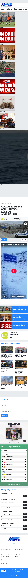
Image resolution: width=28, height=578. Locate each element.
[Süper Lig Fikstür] (26, 489)
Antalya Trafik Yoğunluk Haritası (5, 555)
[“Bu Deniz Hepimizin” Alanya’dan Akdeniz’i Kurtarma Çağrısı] (21, 380)
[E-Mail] (11, 337)
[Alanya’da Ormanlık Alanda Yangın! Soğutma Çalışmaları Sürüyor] (7, 380)
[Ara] (23, 5)
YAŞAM (9, 203)
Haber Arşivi (6, 563)
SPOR (25, 9)
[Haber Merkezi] (4, 335)
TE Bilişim (18, 575)
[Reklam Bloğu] (14, 432)
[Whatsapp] (14, 544)
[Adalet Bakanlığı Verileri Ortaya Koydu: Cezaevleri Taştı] (21, 349)
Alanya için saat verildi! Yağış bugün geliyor (6, 370)
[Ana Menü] (25, 5)
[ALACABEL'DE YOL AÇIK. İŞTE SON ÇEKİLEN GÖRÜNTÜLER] (14, 229)
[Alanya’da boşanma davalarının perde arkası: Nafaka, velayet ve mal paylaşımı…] (21, 364)
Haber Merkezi (14, 334)
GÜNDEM (9, 9)
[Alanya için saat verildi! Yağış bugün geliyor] (7, 364)
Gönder (4, 415)
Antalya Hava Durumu (19, 550)
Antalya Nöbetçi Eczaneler (6, 550)
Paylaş (4, 239)
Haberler (3, 203)
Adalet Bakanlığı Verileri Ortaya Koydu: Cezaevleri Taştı (20, 355)
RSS (4, 570)
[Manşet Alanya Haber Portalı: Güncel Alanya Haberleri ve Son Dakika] (6, 5)
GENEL (3, 9)
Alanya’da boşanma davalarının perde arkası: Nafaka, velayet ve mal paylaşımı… (20, 371)
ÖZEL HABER (18, 9)
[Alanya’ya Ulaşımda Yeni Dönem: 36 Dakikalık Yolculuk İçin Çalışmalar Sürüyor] (7, 349)
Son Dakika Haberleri (21, 560)
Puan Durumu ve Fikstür (19, 555)
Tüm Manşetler (6, 560)
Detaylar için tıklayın (14, 484)
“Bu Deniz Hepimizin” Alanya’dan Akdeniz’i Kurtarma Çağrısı (20, 386)
